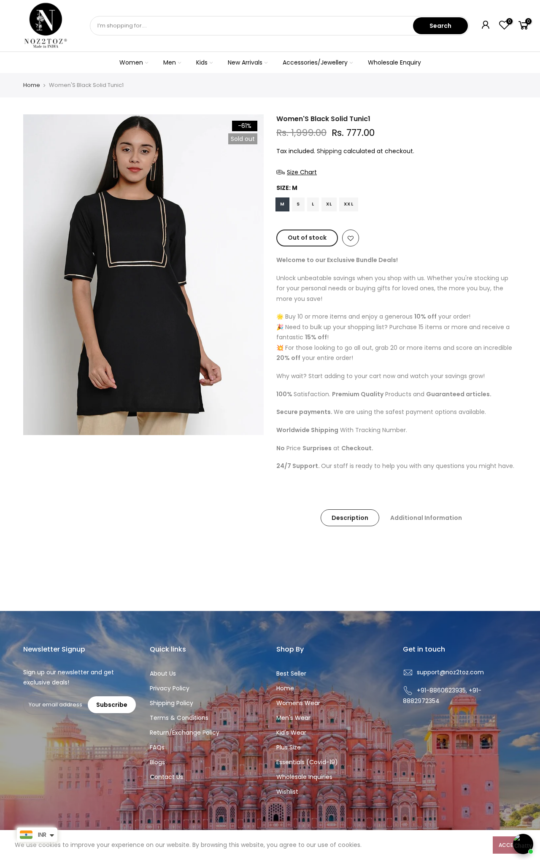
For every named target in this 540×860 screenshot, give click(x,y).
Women (131, 62)
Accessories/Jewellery (315, 62)
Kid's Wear (291, 732)
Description (350, 518)
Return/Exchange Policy (184, 732)
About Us (163, 673)
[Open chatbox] (523, 844)
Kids (202, 62)
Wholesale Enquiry (394, 62)
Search (440, 26)
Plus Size (288, 747)
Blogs (157, 762)
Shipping (329, 151)
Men (169, 62)
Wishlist (287, 791)
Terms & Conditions (179, 718)
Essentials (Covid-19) (307, 762)
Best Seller (291, 673)
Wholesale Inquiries (304, 777)
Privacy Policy (169, 688)
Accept (509, 845)
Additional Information (426, 518)
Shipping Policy (171, 703)
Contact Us (166, 777)
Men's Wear (293, 718)
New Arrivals (245, 62)
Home (31, 85)
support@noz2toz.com (450, 672)
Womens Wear (298, 703)
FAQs (157, 747)
